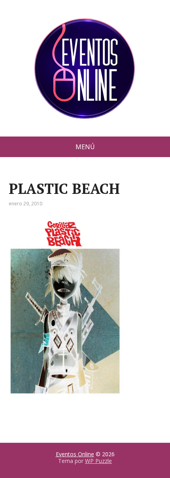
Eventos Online (75, 454)
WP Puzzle (98, 461)
